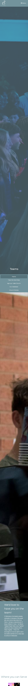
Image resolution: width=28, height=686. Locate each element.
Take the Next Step (14, 280)
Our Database (14, 286)
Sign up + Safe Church (14, 283)
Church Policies (14, 290)
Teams (14, 276)
